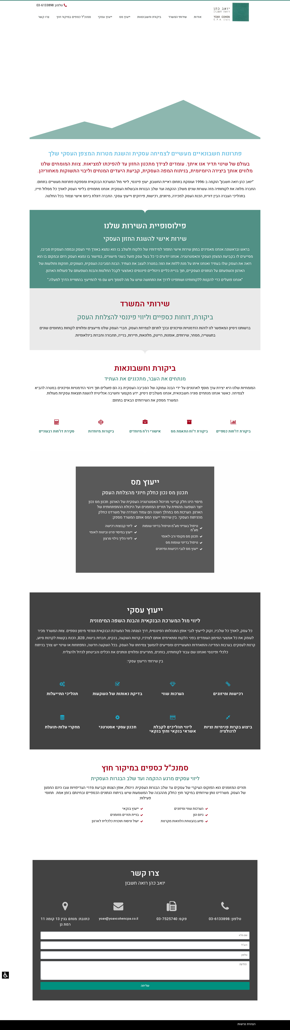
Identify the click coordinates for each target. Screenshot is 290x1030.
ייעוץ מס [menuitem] (124, 17)
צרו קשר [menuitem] (43, 17)
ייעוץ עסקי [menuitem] (105, 17)
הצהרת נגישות (246, 1024)
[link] (118, 906)
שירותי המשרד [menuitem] (177, 17)
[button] (5, 975)
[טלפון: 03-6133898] (225, 906)
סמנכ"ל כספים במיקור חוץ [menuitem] (73, 17)
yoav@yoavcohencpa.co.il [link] (118, 918)
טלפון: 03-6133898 (225, 919)
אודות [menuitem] (197, 17)
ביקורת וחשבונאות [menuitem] (149, 17)
